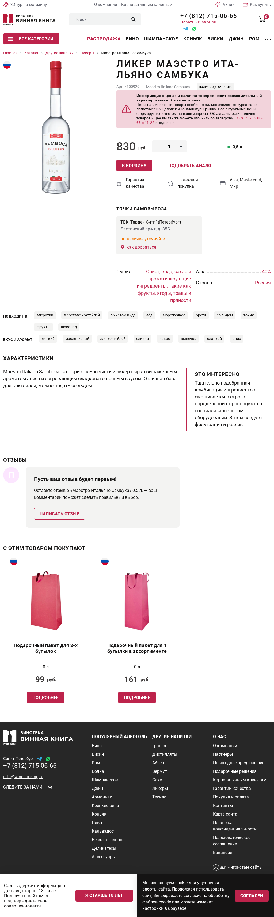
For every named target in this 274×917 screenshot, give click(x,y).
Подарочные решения (235, 771)
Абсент (159, 762)
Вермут (159, 771)
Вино (132, 38)
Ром (254, 38)
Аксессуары (104, 856)
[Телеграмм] (185, 29)
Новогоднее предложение (238, 762)
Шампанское (161, 38)
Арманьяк (102, 797)
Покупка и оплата (231, 797)
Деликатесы (104, 848)
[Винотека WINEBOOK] (29, 19)
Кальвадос (103, 831)
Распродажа (103, 38)
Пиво (97, 822)
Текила (159, 797)
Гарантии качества (232, 788)
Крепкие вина (105, 805)
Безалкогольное (108, 839)
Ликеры (160, 788)
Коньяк (192, 38)
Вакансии (222, 852)
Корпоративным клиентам (146, 4)
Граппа (159, 745)
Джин (236, 38)
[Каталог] (268, 36)
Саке (157, 779)
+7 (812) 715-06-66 (206, 16)
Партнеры (223, 754)
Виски (215, 38)
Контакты (223, 805)
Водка (98, 771)
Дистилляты (164, 754)
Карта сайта (225, 814)
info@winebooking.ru (23, 776)
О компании (105, 4)
